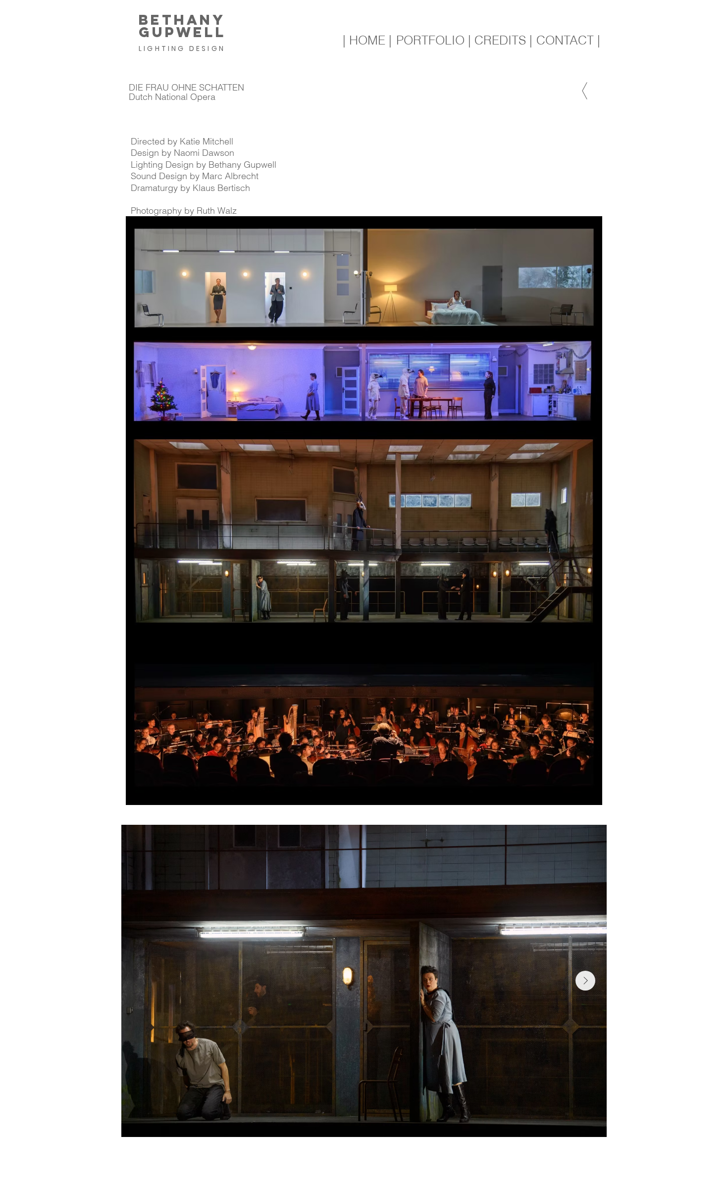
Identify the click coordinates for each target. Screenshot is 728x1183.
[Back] (584, 90)
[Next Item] (585, 981)
